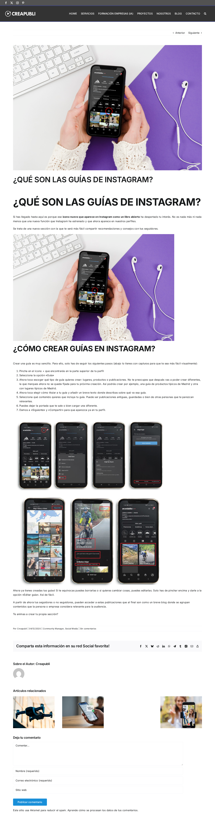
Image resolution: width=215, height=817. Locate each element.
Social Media (71, 628)
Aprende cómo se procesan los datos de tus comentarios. (103, 810)
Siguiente (193, 32)
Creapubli (22, 628)
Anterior (180, 32)
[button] (205, 13)
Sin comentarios (88, 628)
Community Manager (53, 628)
